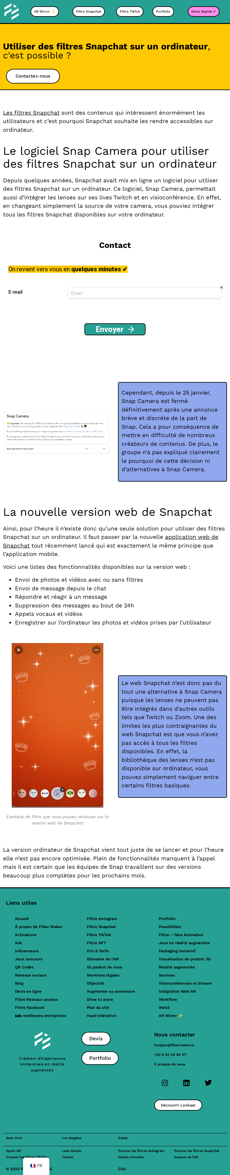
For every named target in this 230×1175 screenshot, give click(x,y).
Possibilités (170, 926)
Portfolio (167, 918)
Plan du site (98, 1007)
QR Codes (24, 967)
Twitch (67, 1157)
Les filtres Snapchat (31, 112)
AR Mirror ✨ (171, 1015)
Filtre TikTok (99, 935)
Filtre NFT (96, 943)
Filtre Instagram (102, 918)
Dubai (122, 1138)
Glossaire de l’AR (103, 959)
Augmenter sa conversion (111, 991)
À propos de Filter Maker (38, 926)
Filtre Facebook (30, 1007)
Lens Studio (71, 1151)
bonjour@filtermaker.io (174, 1045)
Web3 (164, 1007)
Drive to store (100, 999)
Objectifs (95, 983)
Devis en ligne (28, 991)
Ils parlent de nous (104, 967)
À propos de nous (169, 1064)
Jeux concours (29, 959)
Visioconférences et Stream (185, 983)
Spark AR (13, 1151)
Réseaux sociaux (30, 975)
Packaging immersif (177, 951)
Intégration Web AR (177, 991)
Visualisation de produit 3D (184, 959)
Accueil (22, 918)
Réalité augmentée (177, 967)
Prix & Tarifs (98, 951)
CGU (122, 1169)
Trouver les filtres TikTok (26, 1157)
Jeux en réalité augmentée (184, 943)
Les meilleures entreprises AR (40, 1015)
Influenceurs (27, 951)
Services (167, 975)
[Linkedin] (186, 1083)
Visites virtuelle (130, 1157)
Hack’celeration (101, 1015)
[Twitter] (208, 1083)
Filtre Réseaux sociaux (36, 999)
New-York (14, 1138)
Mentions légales (103, 975)
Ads (18, 943)
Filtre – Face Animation (181, 935)
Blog (19, 983)
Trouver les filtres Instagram (141, 1151)
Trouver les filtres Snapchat (197, 1151)
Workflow (168, 999)
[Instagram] (165, 1083)
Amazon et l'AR (186, 1157)
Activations (26, 935)
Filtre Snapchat (101, 926)
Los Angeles (71, 1138)
